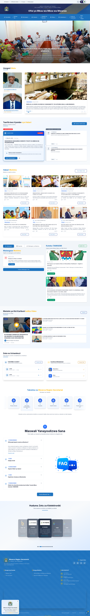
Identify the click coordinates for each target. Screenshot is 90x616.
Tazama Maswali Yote (44, 494)
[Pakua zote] (39, 369)
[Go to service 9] (48, 546)
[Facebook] (74, 563)
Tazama (12, 264)
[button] (23, 446)
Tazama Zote (38, 362)
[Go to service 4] (42, 546)
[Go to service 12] (52, 546)
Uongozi (23, 1)
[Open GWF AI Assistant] (87, 613)
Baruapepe (31, 1)
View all (83, 312)
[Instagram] (77, 563)
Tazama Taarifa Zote (80, 123)
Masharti (74, 612)
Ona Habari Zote (81, 170)
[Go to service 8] (47, 546)
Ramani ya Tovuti (82, 612)
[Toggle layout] (17, 601)
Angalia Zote (82, 245)
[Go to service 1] (37, 546)
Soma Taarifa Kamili (10, 158)
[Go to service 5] (43, 546)
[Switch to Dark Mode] (78, 1)
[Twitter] (84, 563)
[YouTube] (81, 563)
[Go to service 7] (46, 546)
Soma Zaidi (29, 111)
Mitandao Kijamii (15, 1)
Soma (53, 143)
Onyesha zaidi (11, 453)
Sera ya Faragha (65, 612)
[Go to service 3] (41, 546)
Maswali (7, 1)
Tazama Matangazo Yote (23, 269)
